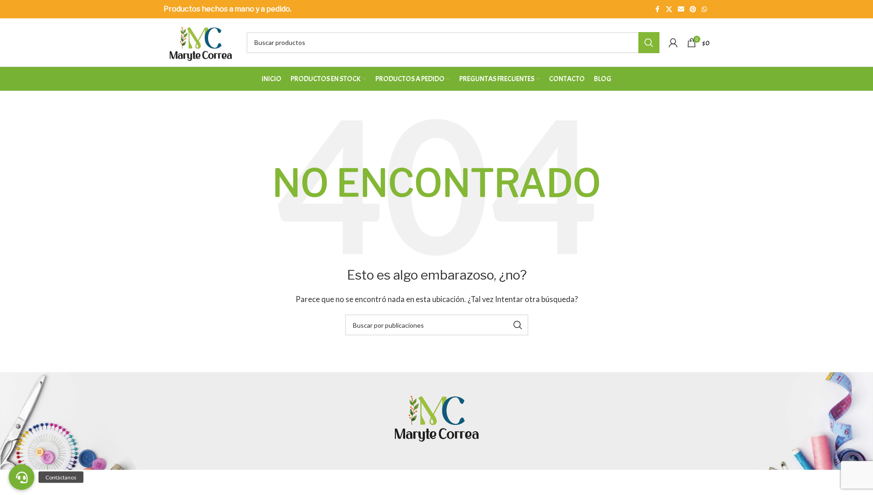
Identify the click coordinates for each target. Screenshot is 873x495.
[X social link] (669, 9)
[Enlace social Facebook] (657, 9)
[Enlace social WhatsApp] (704, 9)
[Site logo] (201, 41)
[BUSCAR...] (648, 42)
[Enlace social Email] (681, 9)
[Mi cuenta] (673, 42)
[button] (21, 477)
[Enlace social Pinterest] (693, 9)
